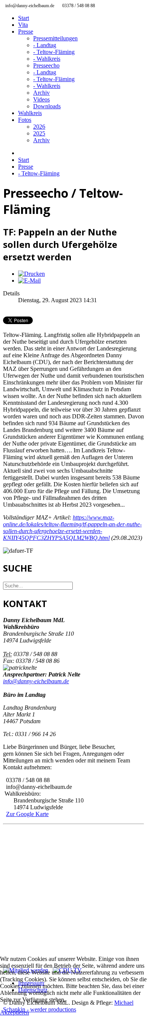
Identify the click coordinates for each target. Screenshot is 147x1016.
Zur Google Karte (27, 814)
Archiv (41, 92)
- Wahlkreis (46, 58)
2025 (39, 133)
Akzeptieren (14, 1012)
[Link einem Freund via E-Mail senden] (29, 280)
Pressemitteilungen (55, 38)
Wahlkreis (30, 113)
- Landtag (44, 45)
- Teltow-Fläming (54, 52)
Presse (25, 31)
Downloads (47, 106)
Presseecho (46, 65)
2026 (39, 126)
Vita (23, 25)
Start (23, 18)
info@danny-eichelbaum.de (36, 681)
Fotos (24, 120)
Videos (41, 99)
